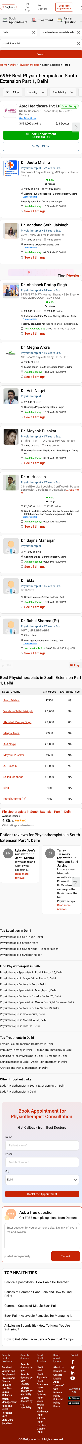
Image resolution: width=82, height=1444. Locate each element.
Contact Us (59, 1371)
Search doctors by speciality (26, 1391)
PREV (9, 665)
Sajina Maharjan (13, 776)
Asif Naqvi (9, 744)
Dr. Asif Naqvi (33, 390)
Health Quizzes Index (41, 1394)
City (7, 1171)
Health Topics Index (40, 1404)
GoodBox (7, 1423)
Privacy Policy (57, 1394)
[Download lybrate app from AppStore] (74, 1404)
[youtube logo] (72, 1379)
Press (56, 1406)
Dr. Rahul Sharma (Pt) (40, 620)
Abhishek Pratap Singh (17, 722)
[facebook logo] (72, 1363)
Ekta (6, 787)
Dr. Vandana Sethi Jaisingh (44, 225)
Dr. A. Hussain (33, 476)
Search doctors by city (26, 1367)
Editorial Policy (57, 1401)
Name (8, 1137)
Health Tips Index (43, 1376)
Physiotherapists (29, 64)
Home (3, 64)
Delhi (13, 64)
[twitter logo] (72, 1368)
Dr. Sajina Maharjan (38, 540)
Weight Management (9, 1400)
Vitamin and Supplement (8, 1373)
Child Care (7, 1419)
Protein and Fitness (8, 1379)
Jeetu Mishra (11, 700)
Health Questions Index (42, 1384)
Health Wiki (40, 1369)
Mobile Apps (57, 1380)
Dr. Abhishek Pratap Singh (44, 284)
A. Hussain (10, 765)
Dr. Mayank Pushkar (38, 431)
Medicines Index (43, 1413)
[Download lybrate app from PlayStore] (74, 1399)
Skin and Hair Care (7, 1386)
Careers (57, 1374)
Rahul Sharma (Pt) (14, 798)
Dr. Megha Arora (35, 347)
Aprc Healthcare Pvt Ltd (40, 106)
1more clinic (30, 247)
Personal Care (7, 1414)
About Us (58, 1367)
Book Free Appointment (64, 7)
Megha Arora (11, 733)
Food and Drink (7, 1407)
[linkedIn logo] (72, 1374)
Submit (65, 1256)
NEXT (73, 665)
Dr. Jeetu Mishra (35, 162)
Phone (8, 1153)
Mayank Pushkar (13, 755)
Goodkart (7, 1367)
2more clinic (30, 196)
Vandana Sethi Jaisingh (18, 711)
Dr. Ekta (27, 580)
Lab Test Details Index (42, 1428)
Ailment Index (41, 1420)
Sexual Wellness (7, 1393)
